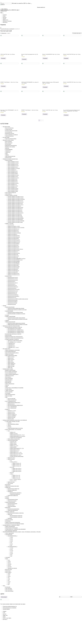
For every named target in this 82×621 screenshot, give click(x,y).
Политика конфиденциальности (10, 606)
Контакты (5, 22)
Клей (12, 28)
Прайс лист (5, 19)
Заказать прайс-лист (41, 7)
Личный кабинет (6, 609)
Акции (4, 18)
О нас (4, 16)
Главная (5, 14)
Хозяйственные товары (7, 28)
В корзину (3, 58)
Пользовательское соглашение (9, 607)
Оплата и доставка (7, 21)
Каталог (5, 17)
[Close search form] (0, 2)
